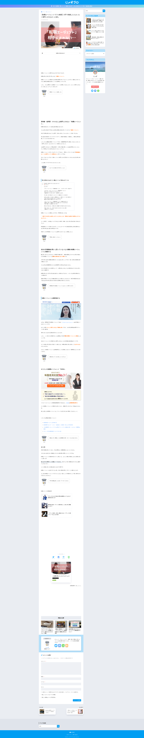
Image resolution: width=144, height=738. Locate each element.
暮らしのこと (78, 585)
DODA (67, 402)
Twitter (56, 647)
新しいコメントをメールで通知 (48, 694)
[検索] (104, 11)
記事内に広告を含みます (60, 53)
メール (43, 681)
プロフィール (62, 642)
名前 (42, 676)
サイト (42, 687)
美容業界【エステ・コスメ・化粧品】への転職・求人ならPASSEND (58, 424)
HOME (73, 732)
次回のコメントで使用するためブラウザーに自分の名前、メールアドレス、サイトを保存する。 (60, 692)
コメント (43, 661)
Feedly (63, 647)
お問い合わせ (75, 734)
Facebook (59, 647)
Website (67, 647)
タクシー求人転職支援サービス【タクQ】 (53, 431)
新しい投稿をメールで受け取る (48, 697)
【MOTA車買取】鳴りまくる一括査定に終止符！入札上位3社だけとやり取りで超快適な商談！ (72, 6)
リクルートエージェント (67, 322)
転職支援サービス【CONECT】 (50, 422)
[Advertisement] (61, 63)
